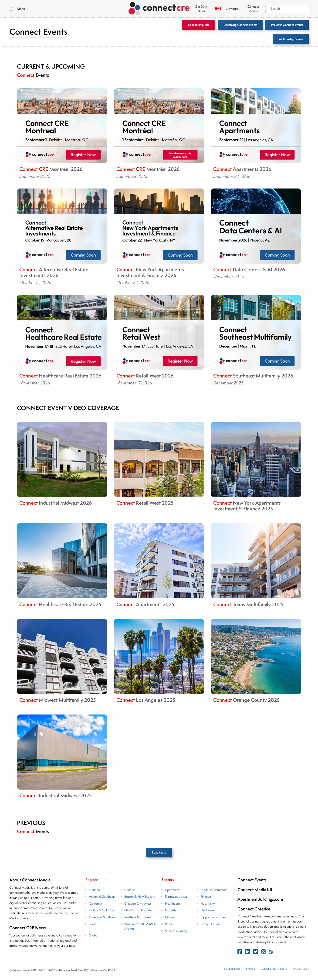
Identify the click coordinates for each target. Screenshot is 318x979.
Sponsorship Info (199, 25)
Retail (169, 924)
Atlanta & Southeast (102, 896)
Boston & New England (139, 896)
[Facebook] (240, 952)
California (95, 903)
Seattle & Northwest (137, 917)
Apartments (172, 890)
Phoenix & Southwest (103, 917)
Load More (159, 852)
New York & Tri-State (138, 910)
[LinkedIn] (248, 952)
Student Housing (176, 931)
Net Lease (207, 910)
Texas (92, 924)
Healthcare (172, 903)
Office (169, 917)
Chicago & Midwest (137, 903)
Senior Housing (210, 924)
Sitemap (250, 968)
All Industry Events (291, 39)
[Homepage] (159, 7)
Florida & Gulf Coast (102, 910)
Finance (205, 896)
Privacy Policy (301, 968)
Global (93, 935)
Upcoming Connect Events (240, 25)
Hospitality (207, 903)
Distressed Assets (176, 896)
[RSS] (271, 952)
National (95, 890)
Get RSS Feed (232, 968)
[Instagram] (264, 952)
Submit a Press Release (274, 968)
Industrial (171, 910)
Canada (129, 890)
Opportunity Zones (213, 917)
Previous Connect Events (287, 25)
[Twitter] (256, 952)
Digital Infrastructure (213, 890)
